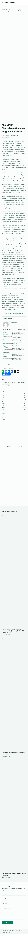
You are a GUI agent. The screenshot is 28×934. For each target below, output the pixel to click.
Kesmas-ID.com (9, 2)
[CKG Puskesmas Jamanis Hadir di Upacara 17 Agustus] (14, 815)
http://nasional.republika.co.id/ (15, 313)
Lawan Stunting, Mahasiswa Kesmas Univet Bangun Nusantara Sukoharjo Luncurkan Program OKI (18, 357)
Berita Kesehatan (6, 137)
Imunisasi (21, 382)
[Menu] (25, 2)
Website (5, 903)
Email (4, 899)
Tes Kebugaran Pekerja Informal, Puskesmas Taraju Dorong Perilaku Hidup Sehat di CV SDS (14, 630)
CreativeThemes (6, 932)
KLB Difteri (6, 385)
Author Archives (21, 329)
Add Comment (7, 908)
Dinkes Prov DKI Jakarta (9, 382)
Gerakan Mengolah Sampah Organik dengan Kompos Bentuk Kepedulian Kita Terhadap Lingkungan (18, 335)
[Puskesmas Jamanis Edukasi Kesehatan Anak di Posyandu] (14, 694)
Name (5, 894)
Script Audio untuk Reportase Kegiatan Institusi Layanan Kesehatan (18, 342)
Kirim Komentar (7, 923)
